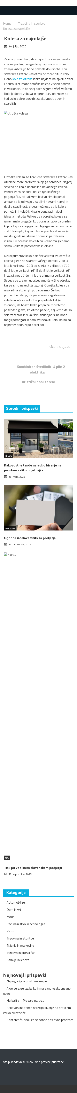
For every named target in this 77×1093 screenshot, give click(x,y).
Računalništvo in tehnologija (26, 923)
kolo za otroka (22, 78)
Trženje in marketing (20, 945)
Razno (11, 931)
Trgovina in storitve (20, 938)
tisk (7, 858)
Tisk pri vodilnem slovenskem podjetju (33, 868)
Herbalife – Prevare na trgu (25, 1000)
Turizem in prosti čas (21, 952)
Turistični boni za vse (37, 382)
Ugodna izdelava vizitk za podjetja (30, 538)
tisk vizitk (10, 528)
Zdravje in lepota (18, 959)
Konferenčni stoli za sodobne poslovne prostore (40, 1019)
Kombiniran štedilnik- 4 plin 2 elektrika (41, 369)
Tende (8, 455)
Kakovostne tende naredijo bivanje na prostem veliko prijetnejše (32, 468)
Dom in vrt (14, 909)
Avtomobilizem (17, 902)
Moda (10, 916)
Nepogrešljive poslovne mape (27, 981)
